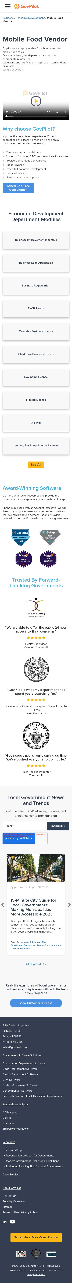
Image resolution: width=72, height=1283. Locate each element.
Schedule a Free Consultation (36, 1237)
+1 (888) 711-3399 (13, 1041)
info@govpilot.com (36, 1275)
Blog (44, 942)
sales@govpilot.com (15, 1047)
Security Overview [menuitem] (14, 1201)
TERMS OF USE (37, 1270)
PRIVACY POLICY (18, 1270)
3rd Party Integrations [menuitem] (16, 1128)
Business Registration (36, 285)
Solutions (8, 18)
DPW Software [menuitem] (11, 1079)
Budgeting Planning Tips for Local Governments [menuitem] (34, 1166)
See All (36, 464)
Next (69, 904)
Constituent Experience (23, 945)
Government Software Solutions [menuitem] (22, 1055)
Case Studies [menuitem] (11, 1174)
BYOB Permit (36, 308)
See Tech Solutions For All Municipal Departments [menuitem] (32, 1096)
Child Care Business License (36, 354)
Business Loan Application (36, 262)
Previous (2, 904)
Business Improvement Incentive (36, 239)
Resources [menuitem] (9, 1142)
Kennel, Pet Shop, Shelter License (36, 445)
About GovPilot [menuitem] (12, 1188)
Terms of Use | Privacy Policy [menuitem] (20, 1212)
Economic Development (30, 18)
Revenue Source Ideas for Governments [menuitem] (30, 1155)
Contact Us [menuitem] (9, 1196)
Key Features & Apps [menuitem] (15, 1104)
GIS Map (36, 422)
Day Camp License (36, 377)
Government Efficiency (28, 942)
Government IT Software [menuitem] (18, 1090)
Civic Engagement (21, 948)
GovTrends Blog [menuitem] (12, 1150)
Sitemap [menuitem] (8, 1206)
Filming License (36, 399)
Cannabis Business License (36, 331)
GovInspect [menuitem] (9, 1123)
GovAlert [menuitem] (8, 1117)
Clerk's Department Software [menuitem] (20, 1074)
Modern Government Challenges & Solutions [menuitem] (32, 1161)
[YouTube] (12, 1222)
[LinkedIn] (4, 1222)
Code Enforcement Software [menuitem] (20, 1069)
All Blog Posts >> (36, 964)
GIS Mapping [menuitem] (10, 1112)
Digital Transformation (49, 945)
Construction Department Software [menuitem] (24, 1063)
